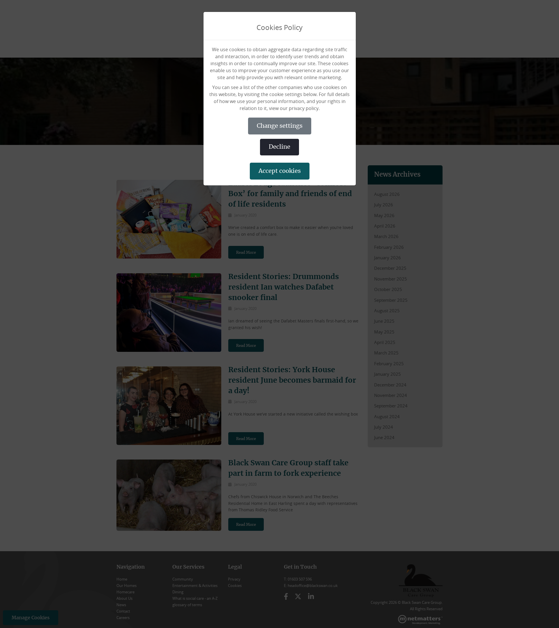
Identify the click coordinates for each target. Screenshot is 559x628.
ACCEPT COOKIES (280, 171)
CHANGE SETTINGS (280, 126)
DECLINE (279, 147)
